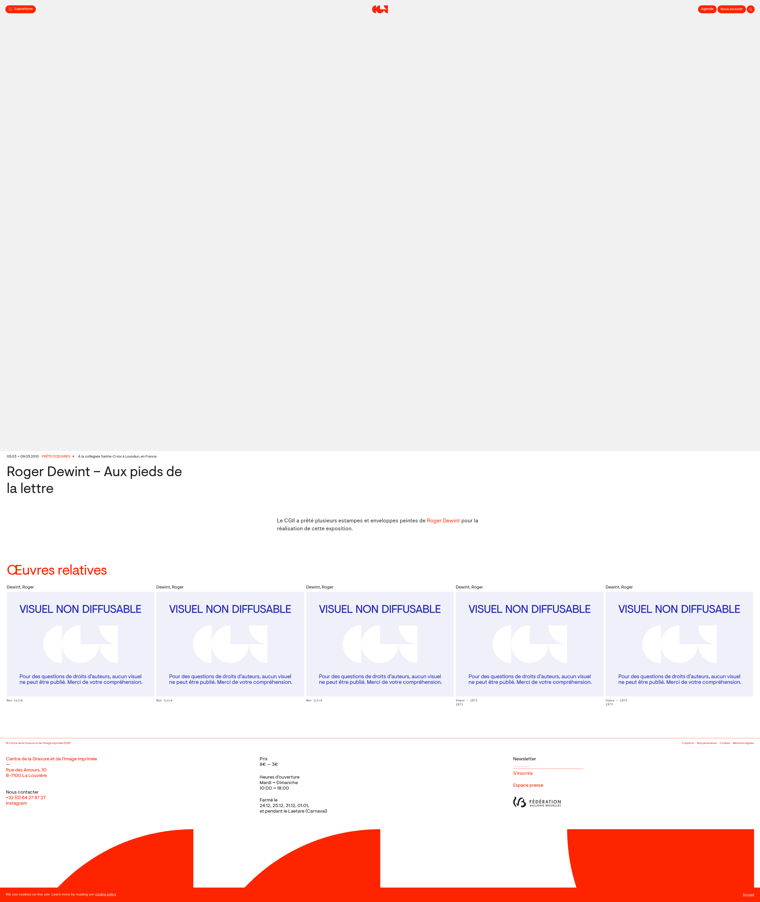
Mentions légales (743, 743)
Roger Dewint (443, 520)
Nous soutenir (732, 9)
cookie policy (105, 894)
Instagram (16, 803)
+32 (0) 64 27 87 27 (26, 798)
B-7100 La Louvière (26, 775)
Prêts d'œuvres (56, 457)
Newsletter (524, 759)
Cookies (725, 743)
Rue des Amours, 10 (26, 770)
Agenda (707, 9)
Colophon (688, 743)
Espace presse (528, 785)
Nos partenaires (707, 743)
